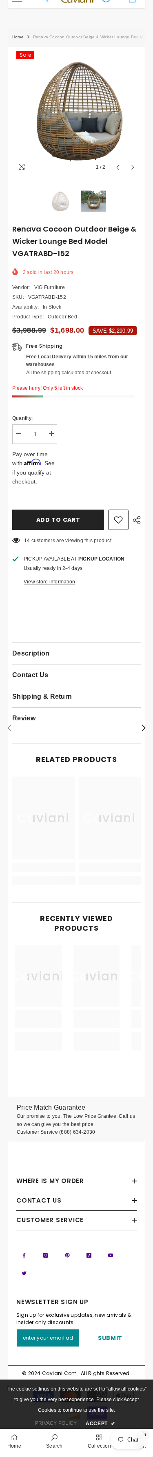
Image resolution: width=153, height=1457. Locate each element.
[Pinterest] (67, 1255)
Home (18, 37)
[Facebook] (24, 1255)
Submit (110, 1338)
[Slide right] (143, 728)
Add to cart (58, 520)
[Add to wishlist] (118, 520)
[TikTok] (89, 1255)
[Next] (133, 167)
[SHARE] (135, 520)
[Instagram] (45, 1255)
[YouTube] (110, 1255)
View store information (49, 582)
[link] (43, 867)
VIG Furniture (49, 287)
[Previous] (118, 167)
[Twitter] (24, 1273)
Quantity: (22, 418)
